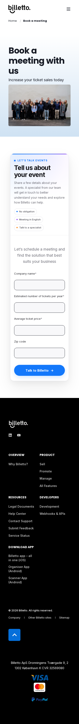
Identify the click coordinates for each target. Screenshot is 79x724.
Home (12, 21)
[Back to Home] (19, 9)
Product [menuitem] (47, 455)
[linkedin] (11, 435)
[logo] (18, 424)
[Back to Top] (14, 635)
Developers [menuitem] (49, 497)
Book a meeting (35, 21)
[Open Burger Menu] (68, 9)
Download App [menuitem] (21, 547)
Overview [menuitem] (16, 455)
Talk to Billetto (37, 370)
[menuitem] (18, 464)
